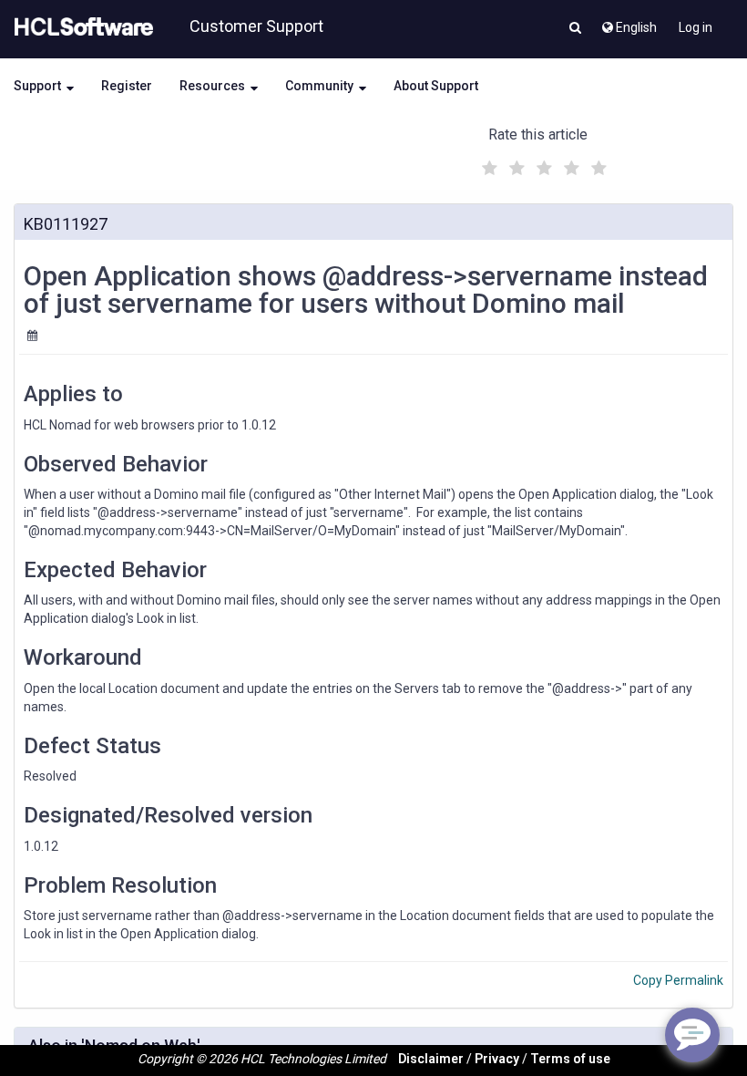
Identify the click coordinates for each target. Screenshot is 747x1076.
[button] (575, 29)
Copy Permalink (678, 980)
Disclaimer (431, 1058)
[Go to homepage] (80, 27)
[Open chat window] (692, 1035)
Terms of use (570, 1058)
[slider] (542, 165)
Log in (695, 27)
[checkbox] (487, 163)
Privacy (497, 1058)
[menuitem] (628, 23)
